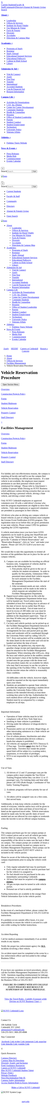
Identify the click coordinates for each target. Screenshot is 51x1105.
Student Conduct (14, 122)
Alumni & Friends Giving (35, 7)
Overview (5, 389)
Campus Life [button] (12, 290)
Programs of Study (15, 48)
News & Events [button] (13, 329)
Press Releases (13, 153)
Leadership (11, 20)
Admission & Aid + (10, 69)
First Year (11, 79)
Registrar (10, 51)
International (12, 84)
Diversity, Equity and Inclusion (14, 1063)
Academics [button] (11, 248)
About (9, 358)
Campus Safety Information (13, 1080)
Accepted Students (15, 87)
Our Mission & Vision (16, 28)
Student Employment (16, 124)
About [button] (9, 225)
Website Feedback (9, 1075)
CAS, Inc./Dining (14, 105)
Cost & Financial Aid (16, 89)
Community (10, 7)
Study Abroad (12, 53)
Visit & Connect (13, 74)
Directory (19, 7)
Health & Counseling (16, 112)
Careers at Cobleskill (29, 348)
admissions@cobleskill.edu (12, 1030)
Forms (4, 399)
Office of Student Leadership (19, 117)
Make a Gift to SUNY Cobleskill (25, 1087)
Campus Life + (8, 97)
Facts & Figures (13, 30)
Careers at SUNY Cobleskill (13, 1068)
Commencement (14, 158)
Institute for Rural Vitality (17, 25)
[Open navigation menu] (2, 181)
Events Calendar (14, 161)
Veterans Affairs (13, 132)
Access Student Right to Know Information (19, 1083)
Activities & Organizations (18, 102)
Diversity (10, 33)
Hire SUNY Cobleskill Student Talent (17, 1070)
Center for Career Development (20, 107)
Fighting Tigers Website (17, 143)
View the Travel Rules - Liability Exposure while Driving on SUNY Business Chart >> (25, 1000)
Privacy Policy (7, 1073)
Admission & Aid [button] (14, 267)
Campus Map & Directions (12, 1060)
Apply (9, 77)
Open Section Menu (10, 385)
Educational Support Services (19, 56)
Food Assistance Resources (13, 1065)
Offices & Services (15, 23)
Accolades (11, 35)
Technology (12, 127)
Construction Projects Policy (13, 394)
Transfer (10, 82)
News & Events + (9, 148)
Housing (10, 115)
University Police (14, 129)
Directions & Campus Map (18, 38)
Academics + (7, 43)
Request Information (15, 91)
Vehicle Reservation (9, 408)
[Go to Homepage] (12, 1011)
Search (4, 10)
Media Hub (11, 156)
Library (10, 63)
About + (5, 15)
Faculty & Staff (13, 196)
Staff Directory (7, 417)
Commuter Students (15, 110)
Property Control (8, 413)
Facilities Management (16, 363)
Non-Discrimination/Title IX (13, 1078)
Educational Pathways (16, 58)
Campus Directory (9, 1058)
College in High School (17, 61)
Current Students (8, 5)
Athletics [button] (10, 324)
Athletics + (6, 137)
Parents (10, 120)
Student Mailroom (9, 403)
